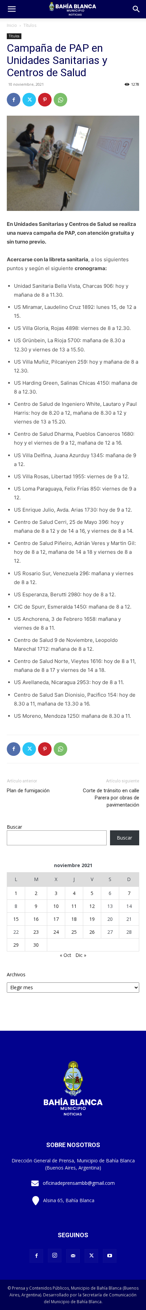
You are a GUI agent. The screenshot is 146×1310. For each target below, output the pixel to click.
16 (36, 919)
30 (36, 945)
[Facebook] (13, 99)
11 (74, 906)
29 (16, 945)
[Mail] (73, 1256)
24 (56, 932)
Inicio (12, 25)
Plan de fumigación (28, 790)
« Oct (65, 955)
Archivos (16, 974)
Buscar (14, 827)
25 (74, 932)
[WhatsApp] (60, 99)
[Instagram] (54, 1255)
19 (92, 919)
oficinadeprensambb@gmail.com (79, 1183)
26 (92, 932)
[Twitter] (29, 99)
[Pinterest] (45, 99)
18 (74, 919)
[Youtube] (109, 1256)
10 (56, 906)
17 (56, 919)
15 (16, 919)
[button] (136, 9)
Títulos (29, 25)
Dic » (80, 955)
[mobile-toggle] (11, 9)
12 (92, 906)
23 (36, 932)
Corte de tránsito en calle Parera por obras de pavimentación (111, 797)
